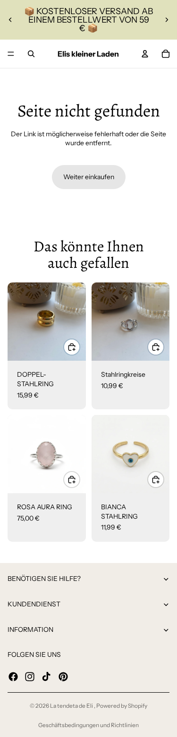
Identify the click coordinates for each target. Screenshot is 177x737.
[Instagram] (29, 676)
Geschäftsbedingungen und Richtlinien (88, 725)
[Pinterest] (63, 676)
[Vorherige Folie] (10, 19)
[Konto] (145, 53)
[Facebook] (13, 676)
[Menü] (11, 54)
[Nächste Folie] (166, 19)
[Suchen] (31, 53)
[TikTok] (46, 676)
